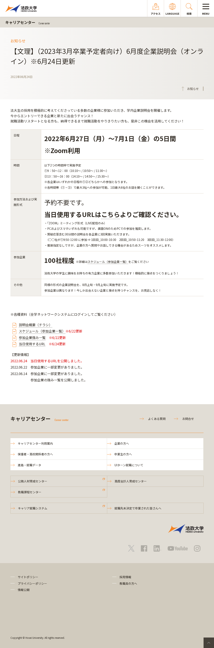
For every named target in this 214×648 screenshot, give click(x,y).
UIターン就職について (128, 465)
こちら (110, 214)
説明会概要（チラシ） (35, 324)
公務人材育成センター (32, 481)
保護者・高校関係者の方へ (35, 454)
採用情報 (125, 577)
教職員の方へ (128, 583)
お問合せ (188, 419)
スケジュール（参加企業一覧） (108, 262)
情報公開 (23, 590)
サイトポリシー (28, 577)
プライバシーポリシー (32, 583)
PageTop (209, 643)
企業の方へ (121, 443)
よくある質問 (157, 419)
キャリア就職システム (32, 508)
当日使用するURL (32, 343)
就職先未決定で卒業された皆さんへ (138, 508)
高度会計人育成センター (131, 481)
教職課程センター (29, 492)
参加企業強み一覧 (32, 337)
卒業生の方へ (123, 454)
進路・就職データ (29, 465)
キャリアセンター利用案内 (35, 443)
